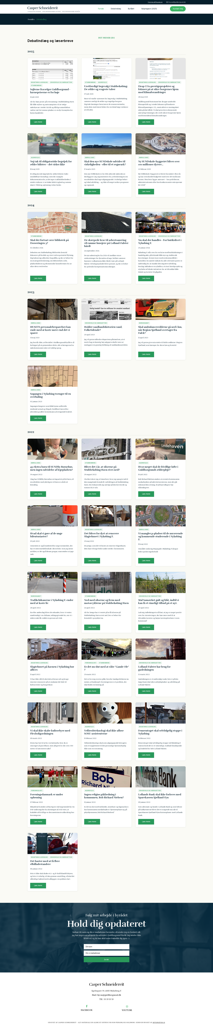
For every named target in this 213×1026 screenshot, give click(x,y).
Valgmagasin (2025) (149, 9)
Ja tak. (106, 959)
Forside (101, 9)
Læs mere (38, 122)
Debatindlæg (116, 9)
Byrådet (131, 9)
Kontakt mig (178, 9)
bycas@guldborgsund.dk (177, 2)
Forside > (31, 19)
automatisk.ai (159, 1022)
